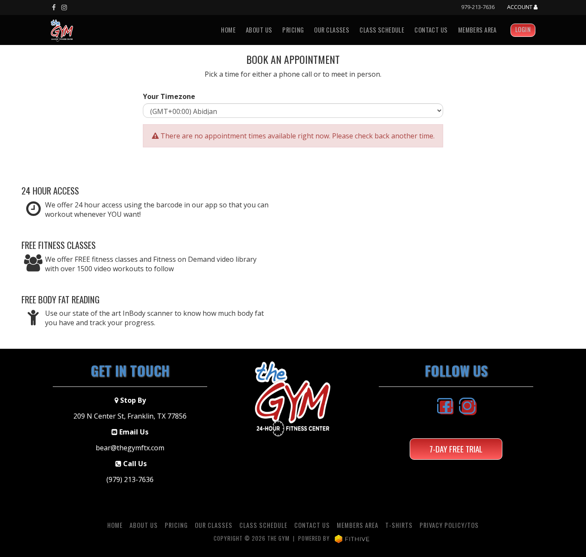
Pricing (293, 29)
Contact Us (430, 29)
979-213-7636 (478, 7)
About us (259, 29)
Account (520, 7)
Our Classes (331, 29)
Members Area (477, 29)
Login (523, 29)
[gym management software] (352, 538)
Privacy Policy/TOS (449, 525)
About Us (144, 525)
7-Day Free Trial (456, 449)
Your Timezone (169, 96)
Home (228, 29)
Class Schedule (381, 29)
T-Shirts (399, 525)
